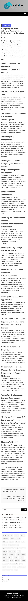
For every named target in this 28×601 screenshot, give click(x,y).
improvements (12, 551)
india (19, 551)
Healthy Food (6, 25)
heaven (5, 551)
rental (4, 563)
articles (16, 535)
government (6, 548)
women (11, 570)
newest (21, 557)
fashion (5, 544)
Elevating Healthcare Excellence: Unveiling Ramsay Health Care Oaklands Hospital (14, 498)
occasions (5, 560)
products (17, 560)
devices (12, 541)
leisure (23, 554)
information (12, 554)
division (18, 541)
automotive (6, 538)
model (4, 557)
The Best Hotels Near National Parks (13, 527)
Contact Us (5, 582)
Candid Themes (18, 597)
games (16, 544)
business (18, 538)
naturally (15, 557)
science (10, 563)
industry (5, 554)
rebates (23, 560)
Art (12, 535)
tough (20, 563)
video (18, 566)
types (4, 566)
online (11, 560)
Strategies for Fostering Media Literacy (14, 522)
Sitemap (4, 578)
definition (5, 541)
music (9, 557)
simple (15, 563)
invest (18, 554)
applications (6, 535)
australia (22, 535)
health (23, 548)
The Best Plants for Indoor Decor (12, 525)
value (9, 566)
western (5, 570)
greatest (13, 548)
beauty (12, 538)
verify (14, 566)
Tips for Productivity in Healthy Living (13, 519)
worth (16, 570)
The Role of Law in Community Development (15, 517)
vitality (23, 566)
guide (18, 548)
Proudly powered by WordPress (11, 595)
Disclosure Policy (6, 580)
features (11, 544)
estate (23, 541)
